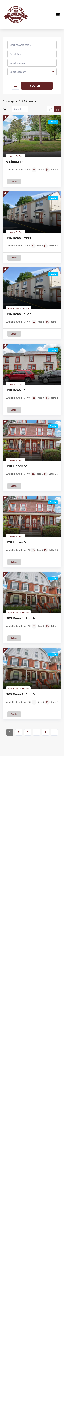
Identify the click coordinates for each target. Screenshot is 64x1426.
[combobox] (32, 54)
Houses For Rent (15, 156)
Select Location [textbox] (17, 63)
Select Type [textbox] (15, 54)
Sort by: (7, 108)
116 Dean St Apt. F (20, 314)
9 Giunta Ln (15, 162)
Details (14, 181)
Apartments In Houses (18, 308)
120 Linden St (16, 542)
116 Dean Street (18, 238)
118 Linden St (16, 466)
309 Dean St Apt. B (20, 694)
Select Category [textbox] (18, 72)
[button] (57, 14)
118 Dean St (15, 390)
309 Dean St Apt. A (20, 618)
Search (35, 86)
